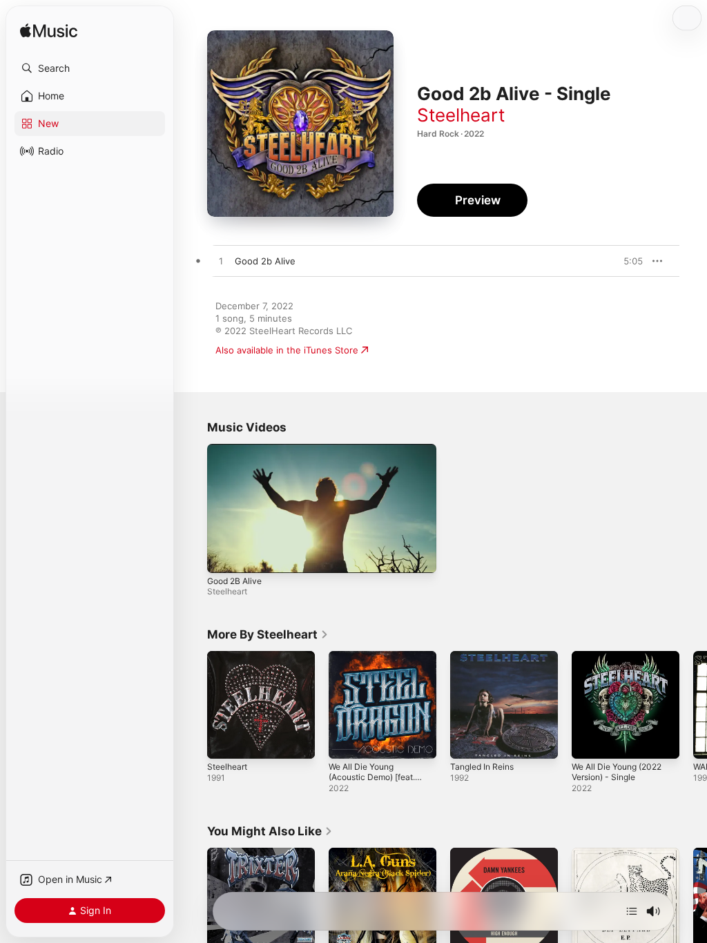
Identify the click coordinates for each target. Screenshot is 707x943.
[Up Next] (631, 911)
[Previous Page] (193, 705)
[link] (268, 634)
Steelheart (461, 115)
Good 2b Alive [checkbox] (265, 260)
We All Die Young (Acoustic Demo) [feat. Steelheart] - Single (372, 777)
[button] (89, 68)
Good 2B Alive (234, 581)
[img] (48, 31)
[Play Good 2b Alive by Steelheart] (221, 261)
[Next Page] (693, 705)
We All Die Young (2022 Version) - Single (616, 771)
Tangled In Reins (482, 766)
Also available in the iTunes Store (286, 350)
